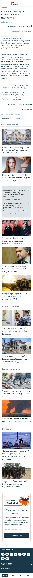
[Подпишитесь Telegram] (20, 554)
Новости (4, 8)
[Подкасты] (3, 558)
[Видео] (20, 575)
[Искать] (28, 575)
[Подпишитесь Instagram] (24, 554)
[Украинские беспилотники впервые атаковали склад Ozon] (16, 408)
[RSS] (28, 554)
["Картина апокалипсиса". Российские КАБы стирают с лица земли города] (16, 346)
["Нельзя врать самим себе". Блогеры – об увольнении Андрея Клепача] (16, 255)
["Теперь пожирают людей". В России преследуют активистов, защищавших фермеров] (16, 440)
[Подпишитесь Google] (3, 554)
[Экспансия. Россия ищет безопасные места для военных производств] (16, 228)
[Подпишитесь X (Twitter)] (11, 554)
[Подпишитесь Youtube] (15, 554)
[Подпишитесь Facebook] (7, 554)
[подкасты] (13, 575)
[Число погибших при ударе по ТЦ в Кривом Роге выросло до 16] (16, 381)
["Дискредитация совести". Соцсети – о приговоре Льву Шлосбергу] (16, 318)
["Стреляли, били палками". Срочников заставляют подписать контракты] (16, 471)
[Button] (12, 26)
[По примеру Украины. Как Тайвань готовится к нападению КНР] (16, 283)
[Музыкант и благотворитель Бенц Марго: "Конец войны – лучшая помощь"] (16, 137)
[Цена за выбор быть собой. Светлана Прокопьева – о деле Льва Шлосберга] (16, 165)
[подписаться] (7, 558)
